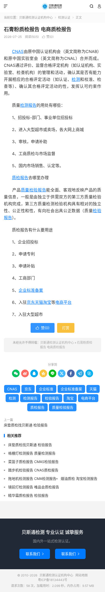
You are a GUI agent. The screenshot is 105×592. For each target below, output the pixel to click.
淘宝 (47, 302)
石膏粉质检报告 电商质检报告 (37, 29)
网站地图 (81, 575)
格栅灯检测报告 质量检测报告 (32, 453)
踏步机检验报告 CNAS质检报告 (33, 470)
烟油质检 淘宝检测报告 (79, 478)
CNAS (17, 51)
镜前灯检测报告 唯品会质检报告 (33, 487)
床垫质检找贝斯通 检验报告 (26, 425)
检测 (76, 79)
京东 (31, 302)
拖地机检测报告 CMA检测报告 (32, 478)
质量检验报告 (33, 189)
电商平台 (63, 302)
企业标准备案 (31, 290)
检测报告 (28, 105)
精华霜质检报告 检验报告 (28, 495)
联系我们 (35, 554)
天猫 (39, 302)
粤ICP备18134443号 (52, 580)
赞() (48, 37)
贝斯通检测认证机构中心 (52, 6)
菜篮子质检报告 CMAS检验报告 (33, 461)
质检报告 (20, 177)
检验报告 (52, 398)
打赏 (65, 328)
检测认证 (64, 17)
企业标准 (46, 389)
